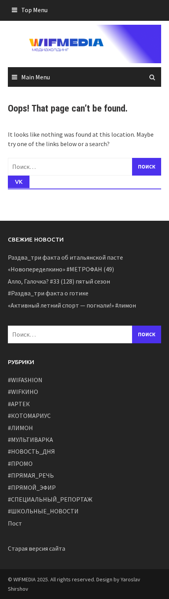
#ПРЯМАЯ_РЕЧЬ (31, 475)
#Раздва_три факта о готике (48, 293)
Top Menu (34, 10)
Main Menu (35, 77)
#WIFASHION (25, 380)
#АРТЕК (19, 404)
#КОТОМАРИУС (29, 415)
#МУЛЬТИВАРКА (30, 439)
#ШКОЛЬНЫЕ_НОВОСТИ (43, 511)
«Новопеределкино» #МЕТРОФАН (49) (61, 269)
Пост (15, 523)
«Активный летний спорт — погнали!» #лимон (72, 305)
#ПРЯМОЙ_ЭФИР (32, 487)
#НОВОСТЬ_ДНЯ (31, 451)
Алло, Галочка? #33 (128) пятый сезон (59, 281)
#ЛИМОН (20, 428)
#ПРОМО (20, 463)
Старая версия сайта (36, 548)
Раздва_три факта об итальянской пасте (65, 257)
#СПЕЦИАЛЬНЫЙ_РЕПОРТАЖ (50, 499)
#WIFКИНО (23, 392)
